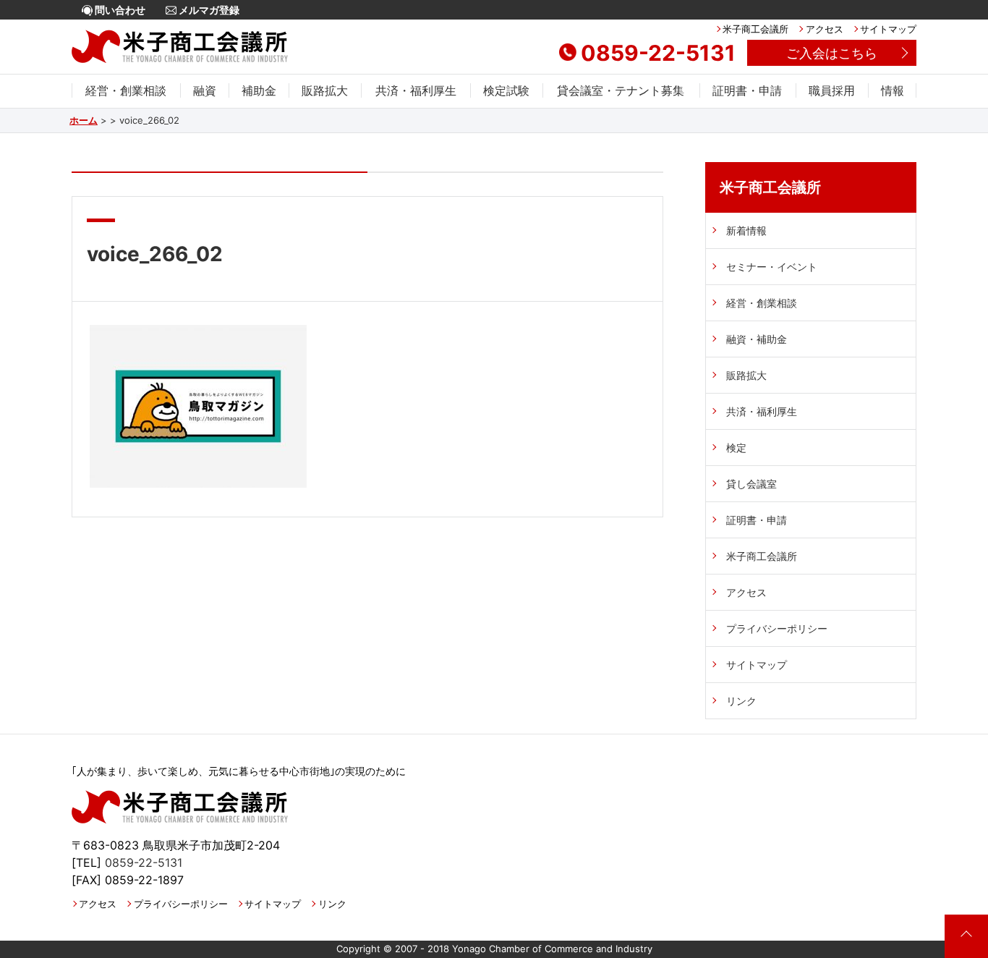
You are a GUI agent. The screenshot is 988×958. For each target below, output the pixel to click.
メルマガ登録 (207, 10)
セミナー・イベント (771, 266)
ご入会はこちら (831, 53)
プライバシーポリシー (776, 628)
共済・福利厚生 (415, 90)
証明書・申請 (747, 90)
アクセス (824, 29)
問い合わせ (119, 10)
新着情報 (746, 230)
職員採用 (832, 90)
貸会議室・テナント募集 (620, 90)
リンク (741, 701)
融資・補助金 (756, 339)
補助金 (259, 90)
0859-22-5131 (658, 53)
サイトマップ (888, 29)
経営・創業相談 (125, 90)
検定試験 (506, 90)
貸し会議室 (751, 484)
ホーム (83, 120)
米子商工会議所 (755, 29)
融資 (204, 90)
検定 (736, 447)
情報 (892, 90)
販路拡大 (325, 90)
